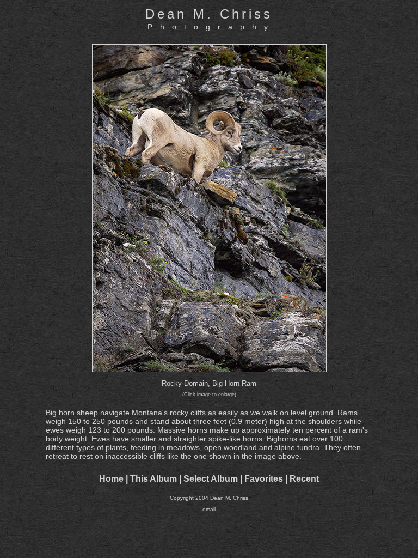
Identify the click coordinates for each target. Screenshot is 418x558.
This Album (153, 478)
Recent (304, 478)
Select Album (210, 478)
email (209, 509)
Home (111, 478)
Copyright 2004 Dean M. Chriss (209, 498)
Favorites (263, 478)
